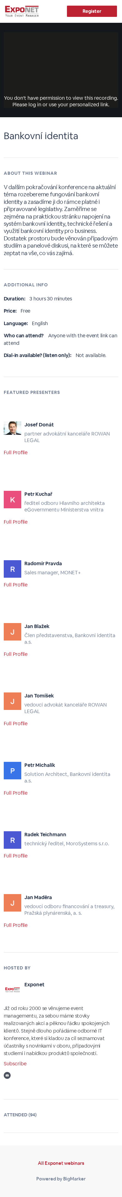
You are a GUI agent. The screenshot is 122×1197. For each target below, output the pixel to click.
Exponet (34, 984)
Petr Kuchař (38, 494)
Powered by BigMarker (61, 1179)
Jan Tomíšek (39, 695)
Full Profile (16, 452)
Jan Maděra (38, 897)
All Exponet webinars (61, 1163)
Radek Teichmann (45, 834)
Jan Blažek (36, 626)
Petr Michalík (39, 765)
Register (92, 11)
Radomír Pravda (43, 563)
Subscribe (15, 1063)
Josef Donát (39, 424)
